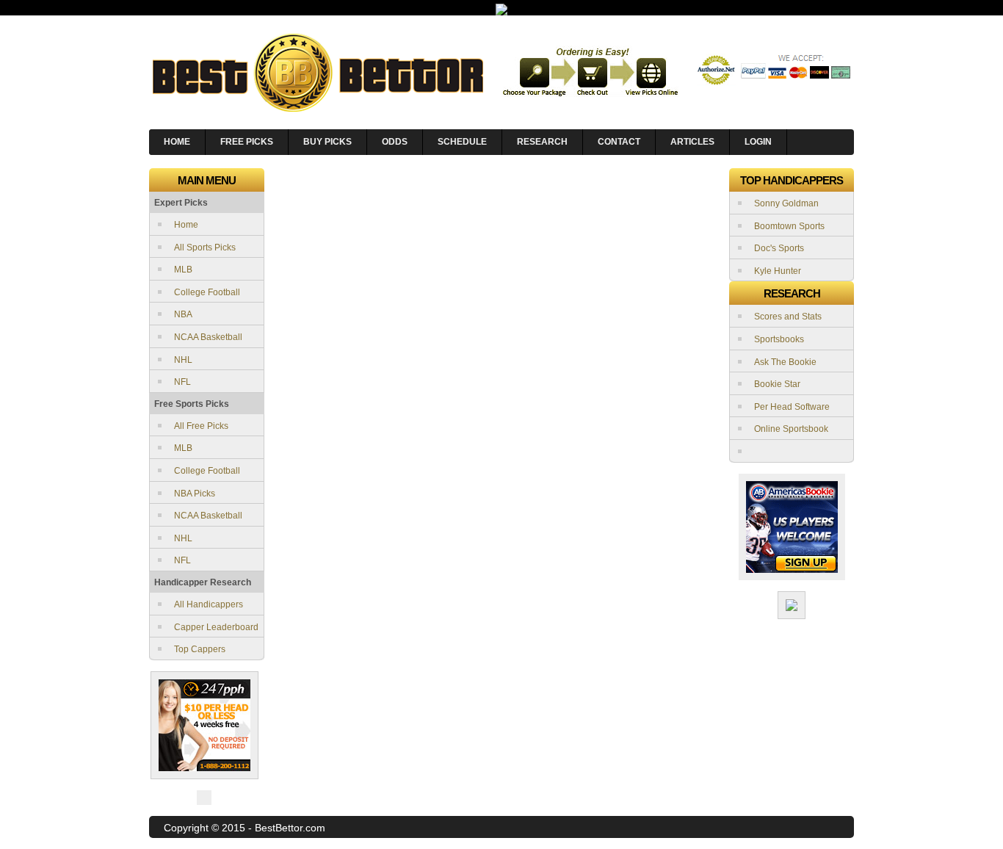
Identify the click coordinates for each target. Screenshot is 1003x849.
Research (542, 142)
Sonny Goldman (786, 203)
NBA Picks (194, 493)
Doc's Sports (779, 248)
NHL (183, 360)
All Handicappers (208, 604)
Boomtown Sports (789, 226)
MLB (183, 269)
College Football (207, 292)
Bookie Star (777, 384)
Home (186, 225)
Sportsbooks (779, 339)
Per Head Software (792, 407)
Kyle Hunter (777, 271)
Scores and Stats (788, 316)
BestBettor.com (290, 828)
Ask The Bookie (785, 362)
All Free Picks (201, 426)
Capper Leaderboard (216, 627)
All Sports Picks (205, 247)
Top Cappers (199, 649)
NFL (182, 382)
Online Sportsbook (791, 429)
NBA (183, 314)
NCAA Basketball (208, 337)
